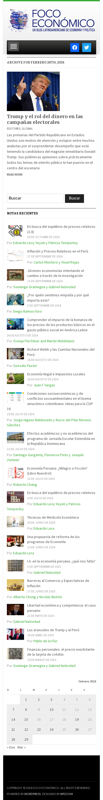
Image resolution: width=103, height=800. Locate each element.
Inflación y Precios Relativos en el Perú (57, 251)
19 (77, 719)
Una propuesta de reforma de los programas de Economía (53, 539)
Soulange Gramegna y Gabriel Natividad (44, 287)
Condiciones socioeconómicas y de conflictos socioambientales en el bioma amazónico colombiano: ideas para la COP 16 (50, 401)
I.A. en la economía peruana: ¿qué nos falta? (61, 561)
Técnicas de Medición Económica (53, 517)
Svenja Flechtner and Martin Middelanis (43, 341)
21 (13, 729)
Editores (13, 128)
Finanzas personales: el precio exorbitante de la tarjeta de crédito (61, 652)
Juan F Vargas (44, 385)
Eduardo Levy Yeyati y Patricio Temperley (45, 242)
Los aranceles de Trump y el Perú (53, 630)
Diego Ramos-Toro (27, 311)
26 (77, 729)
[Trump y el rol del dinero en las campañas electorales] (33, 90)
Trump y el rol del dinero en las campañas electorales (45, 119)
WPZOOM (66, 794)
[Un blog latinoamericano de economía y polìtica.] (51, 19)
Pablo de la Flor (46, 641)
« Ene (11, 747)
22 (26, 729)
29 (26, 739)
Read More (15, 174)
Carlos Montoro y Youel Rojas (56, 262)
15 (26, 719)
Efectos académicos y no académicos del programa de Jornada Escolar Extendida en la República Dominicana (61, 438)
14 (13, 719)
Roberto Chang (25, 484)
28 (13, 739)
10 (51, 709)
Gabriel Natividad (47, 572)
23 (39, 729)
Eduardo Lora (44, 528)
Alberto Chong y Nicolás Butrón (37, 596)
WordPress (32, 794)
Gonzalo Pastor (25, 365)
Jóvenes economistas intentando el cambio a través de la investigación (55, 273)
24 (51, 729)
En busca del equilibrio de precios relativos (61, 492)
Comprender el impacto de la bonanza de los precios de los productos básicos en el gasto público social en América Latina (61, 324)
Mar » (21, 747)
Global (27, 128)
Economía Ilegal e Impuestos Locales (56, 374)
